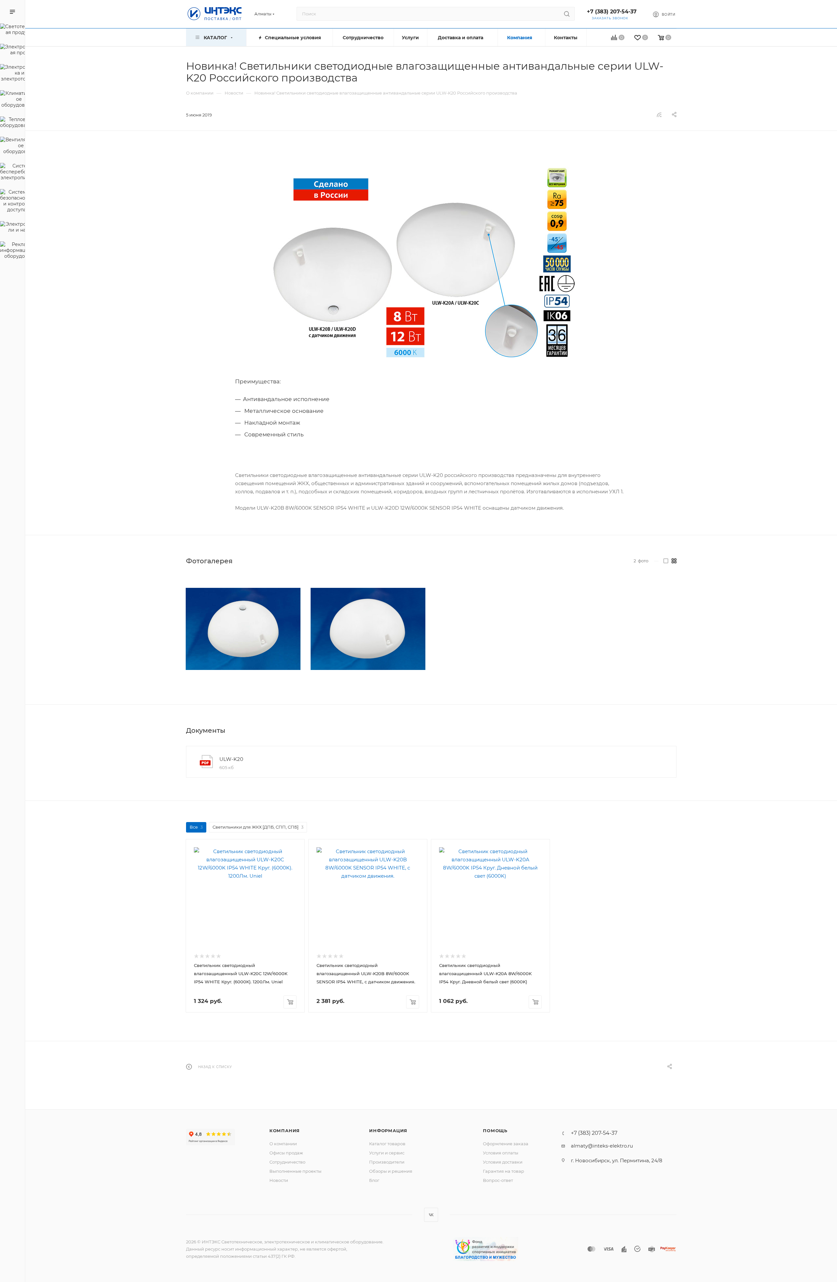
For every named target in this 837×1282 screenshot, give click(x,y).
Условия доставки (502, 1162)
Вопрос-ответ (498, 1180)
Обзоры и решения (390, 1171)
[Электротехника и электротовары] (12, 74)
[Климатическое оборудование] (12, 100)
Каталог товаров (387, 1143)
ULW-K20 (231, 759)
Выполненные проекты (295, 1171)
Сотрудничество (287, 1162)
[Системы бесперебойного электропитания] (12, 173)
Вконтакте (431, 1215)
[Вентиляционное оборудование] (12, 146)
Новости (278, 1180)
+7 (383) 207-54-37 (612, 12)
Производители (386, 1162)
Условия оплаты (500, 1152)
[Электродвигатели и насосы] (12, 228)
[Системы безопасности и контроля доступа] (12, 202)
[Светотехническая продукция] (12, 30)
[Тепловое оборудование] (12, 123)
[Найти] (567, 14)
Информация (388, 1130)
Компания (284, 1130)
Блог (374, 1180)
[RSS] (659, 115)
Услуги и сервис (386, 1152)
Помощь (495, 1130)
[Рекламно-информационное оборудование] (12, 251)
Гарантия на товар (503, 1171)
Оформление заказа (505, 1143)
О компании (283, 1143)
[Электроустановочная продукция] (12, 51)
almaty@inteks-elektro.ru (602, 1146)
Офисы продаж (286, 1152)
